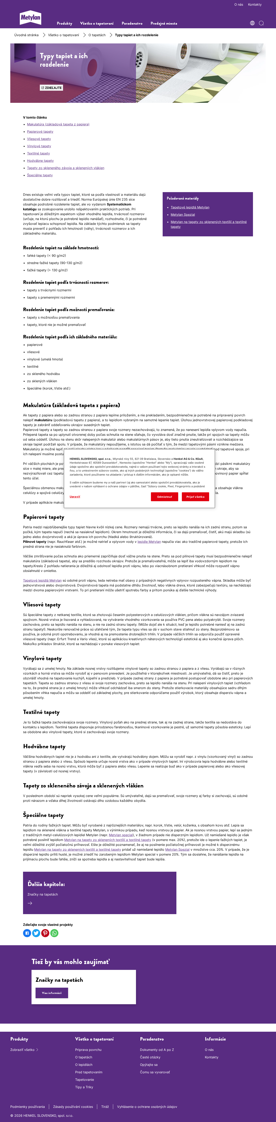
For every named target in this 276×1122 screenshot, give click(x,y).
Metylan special (121, 835)
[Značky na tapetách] (84, 987)
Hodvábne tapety (40, 161)
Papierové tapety (40, 131)
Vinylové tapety (39, 146)
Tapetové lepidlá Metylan (190, 207)
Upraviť (75, 496)
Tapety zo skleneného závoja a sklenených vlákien (65, 168)
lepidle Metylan (149, 542)
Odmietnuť (164, 496)
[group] (138, 988)
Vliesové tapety (39, 139)
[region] (139, 478)
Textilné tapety (38, 153)
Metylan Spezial (183, 215)
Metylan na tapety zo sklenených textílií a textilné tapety (107, 840)
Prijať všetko (195, 496)
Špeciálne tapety (40, 175)
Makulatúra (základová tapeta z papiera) (58, 124)
